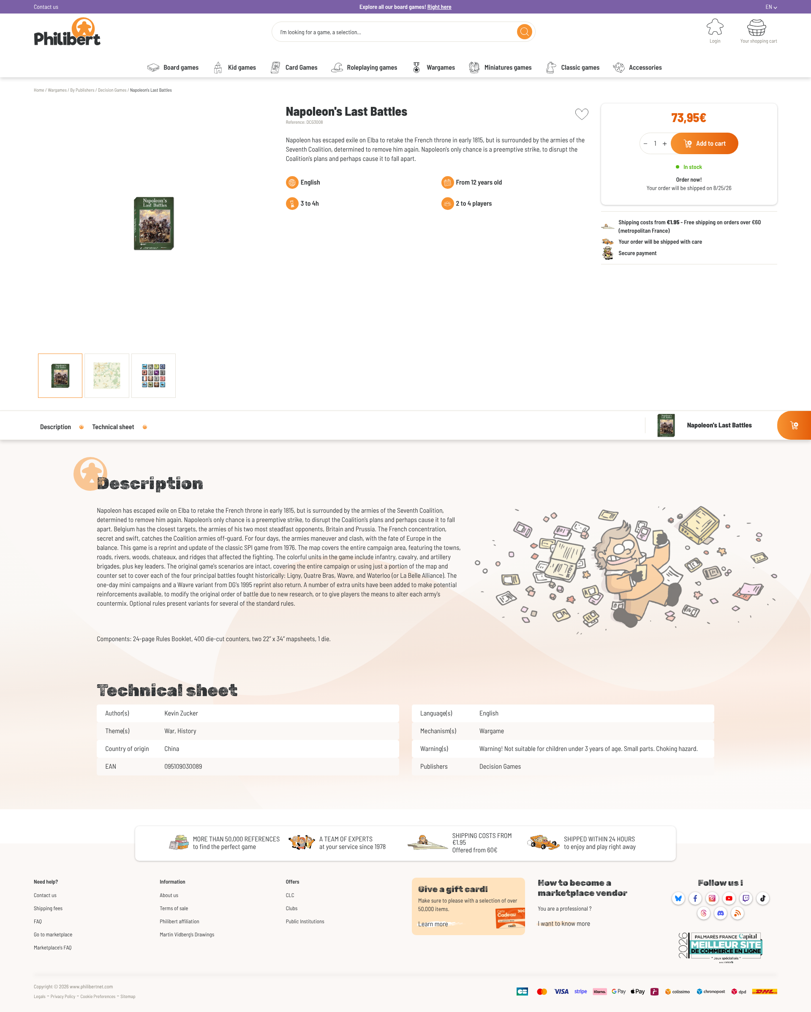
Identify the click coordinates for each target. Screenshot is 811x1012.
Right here (439, 6)
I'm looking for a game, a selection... (320, 32)
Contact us (46, 6)
